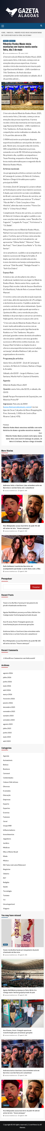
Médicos (6, 847)
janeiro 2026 (8, 703)
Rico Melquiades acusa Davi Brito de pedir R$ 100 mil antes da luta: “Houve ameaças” (21, 527)
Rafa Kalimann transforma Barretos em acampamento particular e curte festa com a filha (21, 567)
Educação (6, 795)
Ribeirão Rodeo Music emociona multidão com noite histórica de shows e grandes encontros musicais (22, 428)
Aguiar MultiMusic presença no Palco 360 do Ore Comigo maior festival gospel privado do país (21, 613)
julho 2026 (7, 677)
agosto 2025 (8, 724)
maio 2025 (7, 737)
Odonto (6, 874)
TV (4, 900)
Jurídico (6, 843)
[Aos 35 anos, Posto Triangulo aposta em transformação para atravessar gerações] (22, 1013)
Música (6, 861)
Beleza (5, 765)
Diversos (6, 786)
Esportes (6, 808)
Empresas (6, 799)
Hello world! (30, 658)
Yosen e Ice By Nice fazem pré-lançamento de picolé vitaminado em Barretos (20, 604)
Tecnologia (7, 891)
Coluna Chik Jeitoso (10, 782)
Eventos (6, 41)
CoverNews (32, 1124)
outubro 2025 (8, 716)
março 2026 (7, 694)
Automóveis (7, 760)
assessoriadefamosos (11, 53)
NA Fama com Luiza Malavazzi (14, 865)
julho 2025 (7, 728)
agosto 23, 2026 (23, 490)
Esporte (6, 804)
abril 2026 (7, 690)
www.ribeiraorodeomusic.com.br (18, 407)
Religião (6, 882)
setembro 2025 (9, 720)
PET (4, 878)
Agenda (6, 756)
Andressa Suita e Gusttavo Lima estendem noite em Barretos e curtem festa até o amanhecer (22, 486)
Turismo (6, 895)
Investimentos (8, 834)
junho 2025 (7, 733)
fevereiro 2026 (9, 699)
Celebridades (8, 778)
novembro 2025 (9, 711)
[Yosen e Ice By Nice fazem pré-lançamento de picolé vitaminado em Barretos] (22, 933)
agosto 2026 (8, 673)
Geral (5, 821)
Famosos (12, 41)
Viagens (6, 908)
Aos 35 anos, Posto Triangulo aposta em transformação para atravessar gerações (18, 623)
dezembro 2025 (9, 707)
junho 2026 (7, 682)
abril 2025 (7, 741)
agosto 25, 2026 (23, 955)
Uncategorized (9, 904)
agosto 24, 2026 (23, 1035)
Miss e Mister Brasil (10, 852)
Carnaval (6, 773)
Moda (5, 856)
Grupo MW (7, 826)
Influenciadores (9, 830)
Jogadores (7, 839)
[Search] (41, 26)
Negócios (6, 869)
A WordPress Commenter (13, 658)
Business (6, 769)
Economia (6, 791)
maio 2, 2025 (24, 53)
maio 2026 (7, 686)
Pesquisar (6, 578)
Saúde (5, 887)
